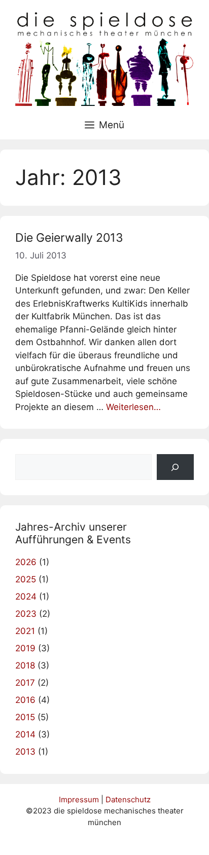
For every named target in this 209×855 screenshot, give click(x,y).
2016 (25, 700)
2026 (26, 562)
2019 (25, 648)
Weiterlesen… (133, 407)
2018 (25, 665)
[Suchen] (175, 467)
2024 (26, 596)
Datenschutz (128, 799)
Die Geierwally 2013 (69, 238)
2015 (25, 717)
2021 (25, 631)
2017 (25, 683)
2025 (25, 579)
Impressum (79, 799)
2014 (25, 734)
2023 (26, 614)
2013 (25, 752)
